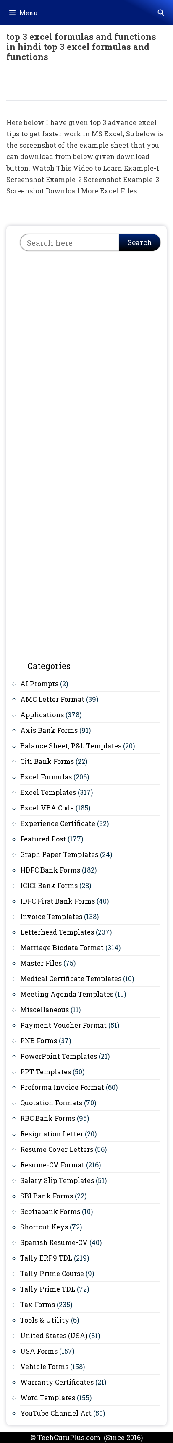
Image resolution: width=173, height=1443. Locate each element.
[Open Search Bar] (161, 12)
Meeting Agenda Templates (66, 994)
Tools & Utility (44, 1319)
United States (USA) (53, 1335)
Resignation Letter (51, 1133)
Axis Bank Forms (49, 730)
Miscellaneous (44, 1009)
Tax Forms (37, 1304)
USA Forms (39, 1351)
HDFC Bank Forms (50, 869)
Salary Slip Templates (57, 1180)
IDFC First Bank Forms (57, 900)
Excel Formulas (46, 776)
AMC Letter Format (52, 699)
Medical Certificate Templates (70, 978)
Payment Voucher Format (63, 1025)
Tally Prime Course (52, 1273)
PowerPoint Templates (58, 1056)
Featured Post (43, 838)
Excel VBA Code (47, 807)
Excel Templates (48, 792)
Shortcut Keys (44, 1226)
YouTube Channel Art (56, 1413)
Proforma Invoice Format (62, 1087)
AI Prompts (39, 683)
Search (140, 242)
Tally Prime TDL (47, 1288)
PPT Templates (45, 1071)
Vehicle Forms (44, 1366)
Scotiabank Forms (50, 1211)
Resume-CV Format (52, 1164)
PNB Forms (38, 1040)
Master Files (41, 963)
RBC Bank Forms (47, 1118)
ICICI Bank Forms (49, 885)
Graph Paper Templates (59, 854)
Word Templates (47, 1397)
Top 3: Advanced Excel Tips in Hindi (75, 84)
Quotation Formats (51, 1102)
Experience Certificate (57, 823)
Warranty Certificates (57, 1382)
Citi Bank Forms (47, 761)
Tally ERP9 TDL (46, 1257)
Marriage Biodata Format (62, 947)
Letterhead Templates (57, 931)
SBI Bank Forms (46, 1195)
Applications (42, 714)
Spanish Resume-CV (54, 1242)
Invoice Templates (51, 916)
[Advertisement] (86, 349)
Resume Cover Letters (56, 1149)
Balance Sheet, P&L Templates (70, 745)
